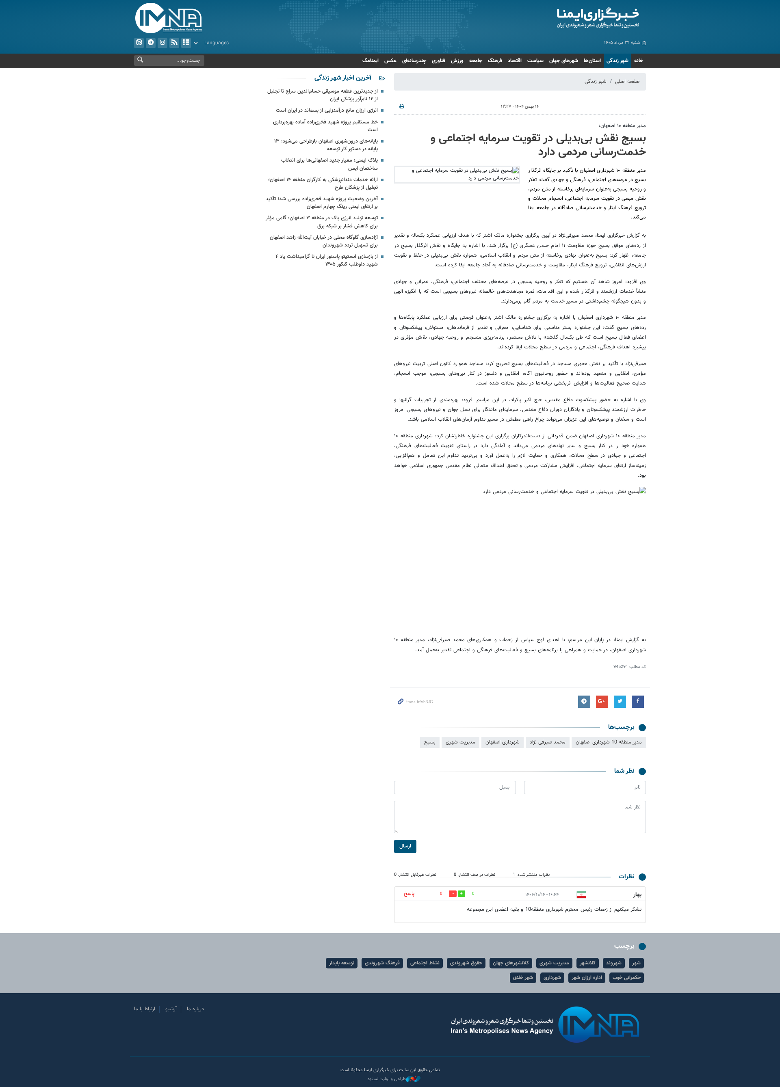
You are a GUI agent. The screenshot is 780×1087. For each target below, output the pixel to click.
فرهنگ (495, 61)
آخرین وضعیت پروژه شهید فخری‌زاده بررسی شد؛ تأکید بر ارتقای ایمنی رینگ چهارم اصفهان (322, 203)
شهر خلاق (523, 978)
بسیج (430, 742)
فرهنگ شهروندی (382, 963)
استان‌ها (592, 61)
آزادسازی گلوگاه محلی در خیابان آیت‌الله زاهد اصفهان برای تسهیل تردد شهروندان (324, 241)
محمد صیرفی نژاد (548, 742)
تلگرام (151, 43)
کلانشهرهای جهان (511, 963)
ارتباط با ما (144, 1009)
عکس (390, 61)
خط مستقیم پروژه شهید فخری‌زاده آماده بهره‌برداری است (325, 126)
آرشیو (186, 43)
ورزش (457, 61)
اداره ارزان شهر (587, 978)
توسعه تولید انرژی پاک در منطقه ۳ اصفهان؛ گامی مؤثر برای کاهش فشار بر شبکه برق (322, 222)
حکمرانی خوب (627, 978)
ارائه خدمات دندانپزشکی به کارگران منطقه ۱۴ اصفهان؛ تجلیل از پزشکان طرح (323, 184)
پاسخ (409, 894)
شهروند (614, 963)
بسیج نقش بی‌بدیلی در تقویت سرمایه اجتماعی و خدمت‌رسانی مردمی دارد (538, 145)
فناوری (438, 61)
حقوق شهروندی (466, 963)
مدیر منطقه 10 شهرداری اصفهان (609, 742)
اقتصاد (515, 61)
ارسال (405, 846)
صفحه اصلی (627, 82)
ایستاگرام (162, 43)
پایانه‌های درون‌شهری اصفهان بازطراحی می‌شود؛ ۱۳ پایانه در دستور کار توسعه (326, 145)
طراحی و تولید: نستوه (387, 1079)
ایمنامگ (370, 61)
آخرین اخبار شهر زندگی (342, 78)
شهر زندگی (617, 61)
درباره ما (195, 1009)
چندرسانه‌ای (414, 61)
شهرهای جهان (563, 61)
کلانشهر (588, 963)
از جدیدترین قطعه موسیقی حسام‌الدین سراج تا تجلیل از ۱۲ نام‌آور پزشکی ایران (322, 95)
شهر (636, 963)
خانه (638, 61)
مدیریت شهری (460, 742)
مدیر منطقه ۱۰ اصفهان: (622, 126)
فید (174, 43)
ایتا (139, 43)
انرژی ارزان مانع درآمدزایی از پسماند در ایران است (327, 110)
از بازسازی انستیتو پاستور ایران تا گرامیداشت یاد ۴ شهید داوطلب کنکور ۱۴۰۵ (326, 260)
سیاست (535, 61)
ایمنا (563, 18)
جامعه (475, 61)
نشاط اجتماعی (425, 963)
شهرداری (552, 978)
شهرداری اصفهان (502, 742)
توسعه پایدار (341, 963)
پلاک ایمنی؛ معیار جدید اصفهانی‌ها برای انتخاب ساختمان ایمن (329, 164)
